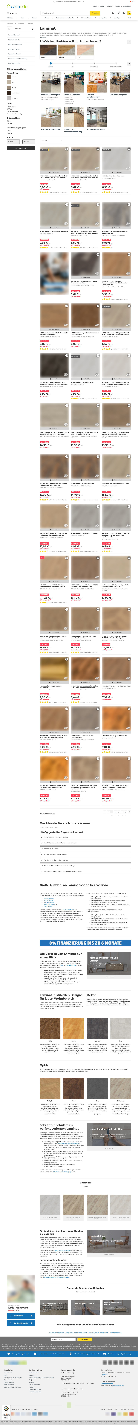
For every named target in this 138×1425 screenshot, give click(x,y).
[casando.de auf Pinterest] (115, 1362)
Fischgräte (12, 106)
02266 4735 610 (106, 1374)
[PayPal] (23, 1414)
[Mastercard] (12, 1414)
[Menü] (9, 1406)
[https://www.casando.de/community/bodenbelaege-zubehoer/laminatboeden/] (109, 1241)
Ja (9, 121)
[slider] (7, 146)
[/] (9, 29)
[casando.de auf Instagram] (110, 1362)
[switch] (6, 1418)
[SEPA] (28, 1414)
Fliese (10, 109)
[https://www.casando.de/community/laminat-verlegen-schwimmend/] (85, 1307)
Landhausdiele (13, 111)
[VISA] (17, 1414)
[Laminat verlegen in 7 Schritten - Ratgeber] (54, 273)
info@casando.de (107, 1383)
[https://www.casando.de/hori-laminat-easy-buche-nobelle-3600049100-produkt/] (73, 1028)
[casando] (17, 6)
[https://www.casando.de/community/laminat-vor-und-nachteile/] (109, 963)
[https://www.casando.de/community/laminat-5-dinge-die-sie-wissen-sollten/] (54, 1307)
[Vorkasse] (34, 1414)
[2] (129, 812)
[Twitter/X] (126, 1362)
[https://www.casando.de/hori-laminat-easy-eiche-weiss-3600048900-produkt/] (50, 1205)
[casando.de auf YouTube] (121, 1362)
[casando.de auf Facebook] (105, 1362)
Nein (10, 123)
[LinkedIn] (132, 1362)
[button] (95, 13)
